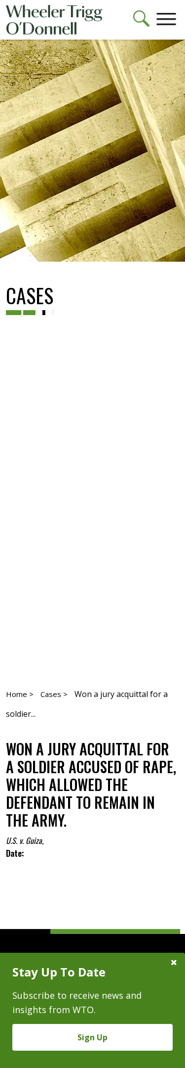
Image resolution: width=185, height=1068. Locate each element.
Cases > (54, 694)
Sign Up (92, 1037)
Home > (20, 694)
